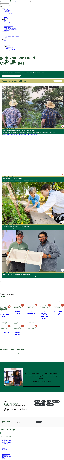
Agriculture (5, 21)
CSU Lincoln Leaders (9, 47)
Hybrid (49, 401)
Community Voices (9, 48)
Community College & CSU (39, 404)
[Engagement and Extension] (22, 1)
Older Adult (5, 17)
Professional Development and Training (10, 29)
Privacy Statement (5, 457)
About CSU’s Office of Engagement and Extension (11, 75)
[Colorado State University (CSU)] (4, 1)
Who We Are (6, 40)
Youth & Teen (6, 18)
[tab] (11, 353)
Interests (3, 19)
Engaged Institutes (7, 45)
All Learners (6, 9)
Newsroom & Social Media (6, 444)
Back (1, 6)
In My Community (7, 35)
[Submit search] (9, 5)
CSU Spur (3, 441)
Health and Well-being (7, 27)
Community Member (7, 10)
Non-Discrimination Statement (7, 456)
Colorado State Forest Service (7, 442)
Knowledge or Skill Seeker (58, 313)
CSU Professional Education (6, 440)
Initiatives (5, 46)
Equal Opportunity (5, 455)
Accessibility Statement (6, 454)
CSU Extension (4, 439)
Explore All (5, 32)
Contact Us (39, 421)
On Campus (6, 37)
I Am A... (3, 8)
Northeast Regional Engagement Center (12, 36)
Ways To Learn (4, 31)
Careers (3, 448)
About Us (3, 39)
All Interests (6, 20)
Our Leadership (6, 41)
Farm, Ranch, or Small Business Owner (10, 13)
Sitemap (3, 458)
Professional (4, 332)
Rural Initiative (8, 50)
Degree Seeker (6, 11)
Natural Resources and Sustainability (10, 28)
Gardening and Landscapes (8, 26)
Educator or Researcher (8, 12)
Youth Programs (6, 30)
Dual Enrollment (50, 404)
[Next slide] (0, 281)
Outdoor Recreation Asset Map (11, 49)
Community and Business (8, 22)
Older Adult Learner (18, 333)
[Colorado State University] (2, 433)
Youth (31, 332)
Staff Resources (4, 449)
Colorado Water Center (6, 443)
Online (5, 38)
